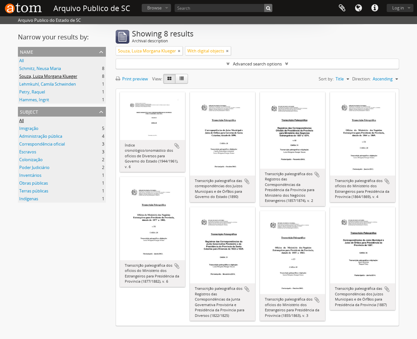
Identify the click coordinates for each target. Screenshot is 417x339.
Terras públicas (33, 191)
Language (358, 8)
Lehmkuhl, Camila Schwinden (47, 84)
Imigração (28, 128)
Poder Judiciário (34, 167)
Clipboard (342, 8)
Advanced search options (257, 64)
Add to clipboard (177, 146)
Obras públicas (33, 183)
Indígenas (28, 199)
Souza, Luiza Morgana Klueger (48, 76)
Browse (154, 8)
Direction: (361, 79)
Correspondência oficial (42, 144)
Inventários (30, 175)
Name (26, 51)
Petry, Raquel (32, 92)
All (21, 61)
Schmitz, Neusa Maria (40, 68)
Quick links (375, 8)
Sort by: (326, 79)
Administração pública (40, 136)
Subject (29, 111)
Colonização (31, 159)
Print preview (134, 79)
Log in (398, 8)
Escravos (27, 152)
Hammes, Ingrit (34, 100)
